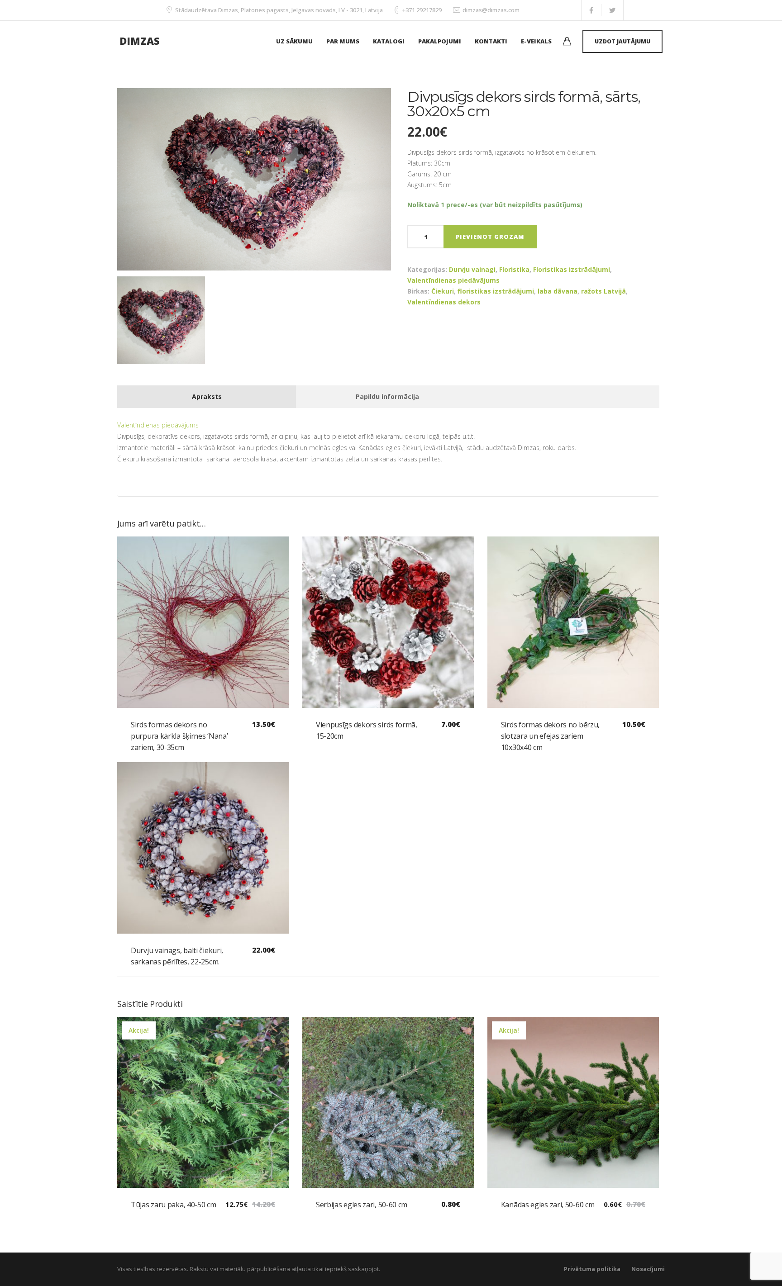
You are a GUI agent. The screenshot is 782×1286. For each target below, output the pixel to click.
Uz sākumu (294, 41)
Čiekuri (442, 291)
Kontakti (491, 41)
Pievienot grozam (490, 237)
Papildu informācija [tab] (387, 396)
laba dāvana (557, 291)
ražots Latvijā (603, 291)
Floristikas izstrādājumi (571, 269)
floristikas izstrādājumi (496, 291)
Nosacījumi (648, 1269)
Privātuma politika (592, 1269)
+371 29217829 (422, 10)
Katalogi (389, 41)
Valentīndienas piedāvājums (453, 280)
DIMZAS (139, 40)
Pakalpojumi (439, 41)
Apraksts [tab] (207, 396)
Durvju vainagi (472, 269)
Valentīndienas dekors (444, 302)
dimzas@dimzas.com (491, 10)
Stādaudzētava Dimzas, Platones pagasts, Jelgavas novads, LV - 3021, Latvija (279, 10)
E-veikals (536, 41)
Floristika (514, 269)
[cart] (567, 42)
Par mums (342, 41)
